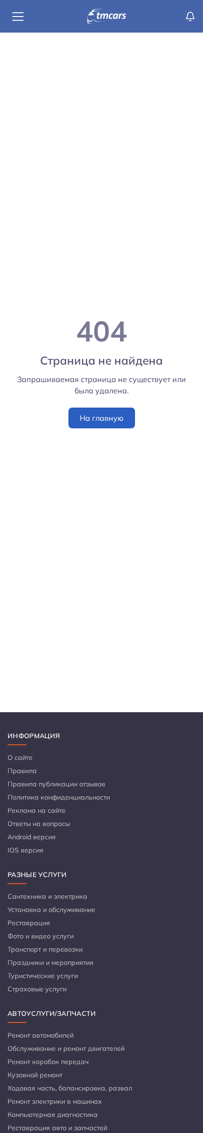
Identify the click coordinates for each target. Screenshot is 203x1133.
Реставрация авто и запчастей (57, 1128)
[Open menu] (18, 16)
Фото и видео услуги (41, 936)
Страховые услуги (37, 989)
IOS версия (25, 850)
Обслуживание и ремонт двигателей (66, 1048)
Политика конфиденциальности (59, 797)
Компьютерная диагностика (53, 1114)
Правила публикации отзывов (56, 784)
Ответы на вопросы (39, 823)
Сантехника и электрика (47, 896)
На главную (102, 418)
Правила (22, 771)
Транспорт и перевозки (45, 949)
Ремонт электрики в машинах (55, 1101)
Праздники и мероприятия (50, 962)
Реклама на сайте (37, 810)
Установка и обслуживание (51, 909)
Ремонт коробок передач (48, 1061)
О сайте (20, 757)
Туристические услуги (43, 975)
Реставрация (29, 923)
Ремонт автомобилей (41, 1035)
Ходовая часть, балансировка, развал (70, 1088)
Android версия (32, 837)
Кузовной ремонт (35, 1075)
